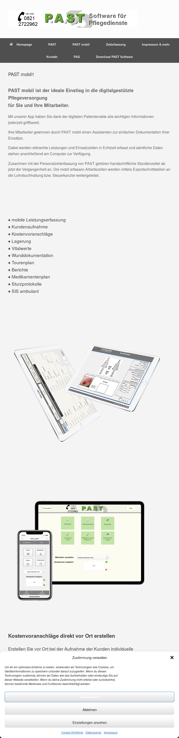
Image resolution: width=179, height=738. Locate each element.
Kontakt (51, 56)
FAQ (77, 56)
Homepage (24, 44)
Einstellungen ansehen (89, 722)
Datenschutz (93, 732)
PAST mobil (81, 44)
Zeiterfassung (116, 44)
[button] (172, 657)
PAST (52, 44)
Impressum (111, 732)
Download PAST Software (114, 56)
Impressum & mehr (156, 44)
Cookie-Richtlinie (72, 732)
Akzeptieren (89, 696)
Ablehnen (90, 709)
